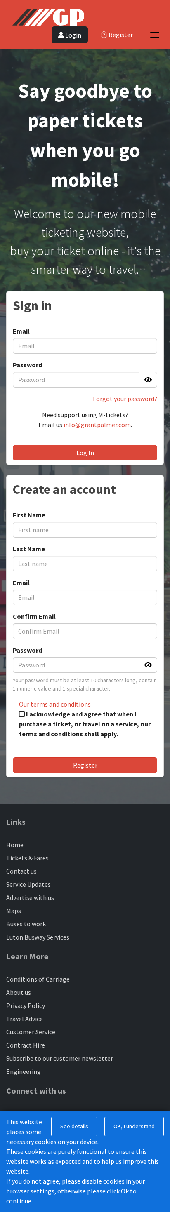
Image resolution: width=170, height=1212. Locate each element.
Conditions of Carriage (38, 979)
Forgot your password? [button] (125, 399)
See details (74, 1126)
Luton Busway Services (37, 937)
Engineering (23, 1071)
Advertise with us (30, 897)
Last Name (29, 549)
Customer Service (30, 1032)
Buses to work (26, 924)
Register (85, 765)
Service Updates (28, 884)
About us (18, 992)
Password (27, 365)
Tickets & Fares (27, 858)
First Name (29, 515)
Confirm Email (34, 616)
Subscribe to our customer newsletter (59, 1058)
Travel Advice (24, 1019)
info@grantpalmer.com (97, 424)
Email (21, 331)
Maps (13, 911)
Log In (85, 453)
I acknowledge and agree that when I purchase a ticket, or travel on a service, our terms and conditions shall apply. (85, 724)
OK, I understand (134, 1126)
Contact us (21, 871)
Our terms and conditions (55, 704)
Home (15, 845)
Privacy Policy (25, 1005)
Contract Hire (25, 1045)
